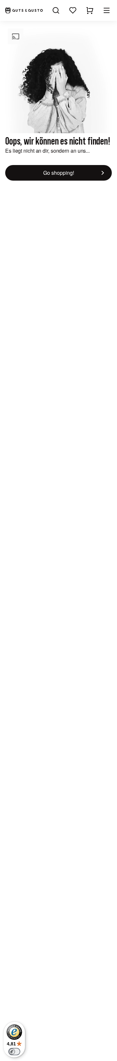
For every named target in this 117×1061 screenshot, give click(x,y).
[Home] (24, 10)
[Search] (56, 10)
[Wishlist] (73, 10)
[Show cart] (90, 10)
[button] (106, 10)
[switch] (14, 1051)
